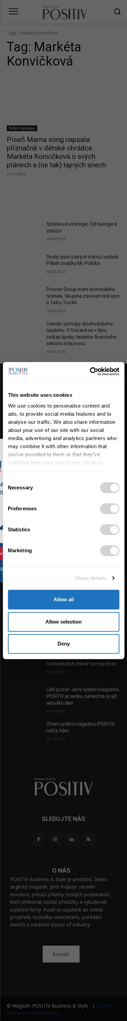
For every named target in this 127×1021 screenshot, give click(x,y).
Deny (64, 644)
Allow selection (63, 622)
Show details (90, 578)
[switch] (109, 508)
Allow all (64, 599)
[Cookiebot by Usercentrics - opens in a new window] (90, 371)
